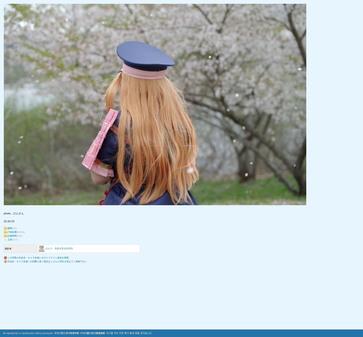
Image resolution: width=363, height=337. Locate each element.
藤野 (10, 228)
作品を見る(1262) (64, 248)
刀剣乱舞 (12, 232)
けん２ (49, 248)
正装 (10, 239)
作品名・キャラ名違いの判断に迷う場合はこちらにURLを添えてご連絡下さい (47, 261)
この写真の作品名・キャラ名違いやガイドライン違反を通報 (38, 257)
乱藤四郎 (12, 235)
